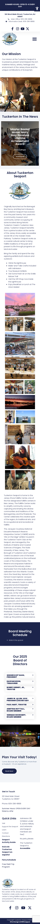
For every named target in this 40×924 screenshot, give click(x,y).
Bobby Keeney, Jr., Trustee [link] (16, 688)
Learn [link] (4, 830)
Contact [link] (5, 833)
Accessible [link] (25, 848)
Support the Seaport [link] (10, 826)
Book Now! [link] (9, 771)
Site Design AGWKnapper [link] (20, 922)
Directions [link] (6, 836)
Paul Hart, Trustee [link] (16, 704)
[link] (37, 8)
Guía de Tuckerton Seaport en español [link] (7, 850)
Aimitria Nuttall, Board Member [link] (16, 710)
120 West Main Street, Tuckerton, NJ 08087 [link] (20, 15)
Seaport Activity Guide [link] (9, 841)
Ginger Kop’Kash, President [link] (16, 676)
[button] (34, 38)
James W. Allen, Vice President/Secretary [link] (18, 699)
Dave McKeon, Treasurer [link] (14, 682)
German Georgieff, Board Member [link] (16, 716)
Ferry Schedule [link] (9, 860)
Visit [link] (3, 823)
